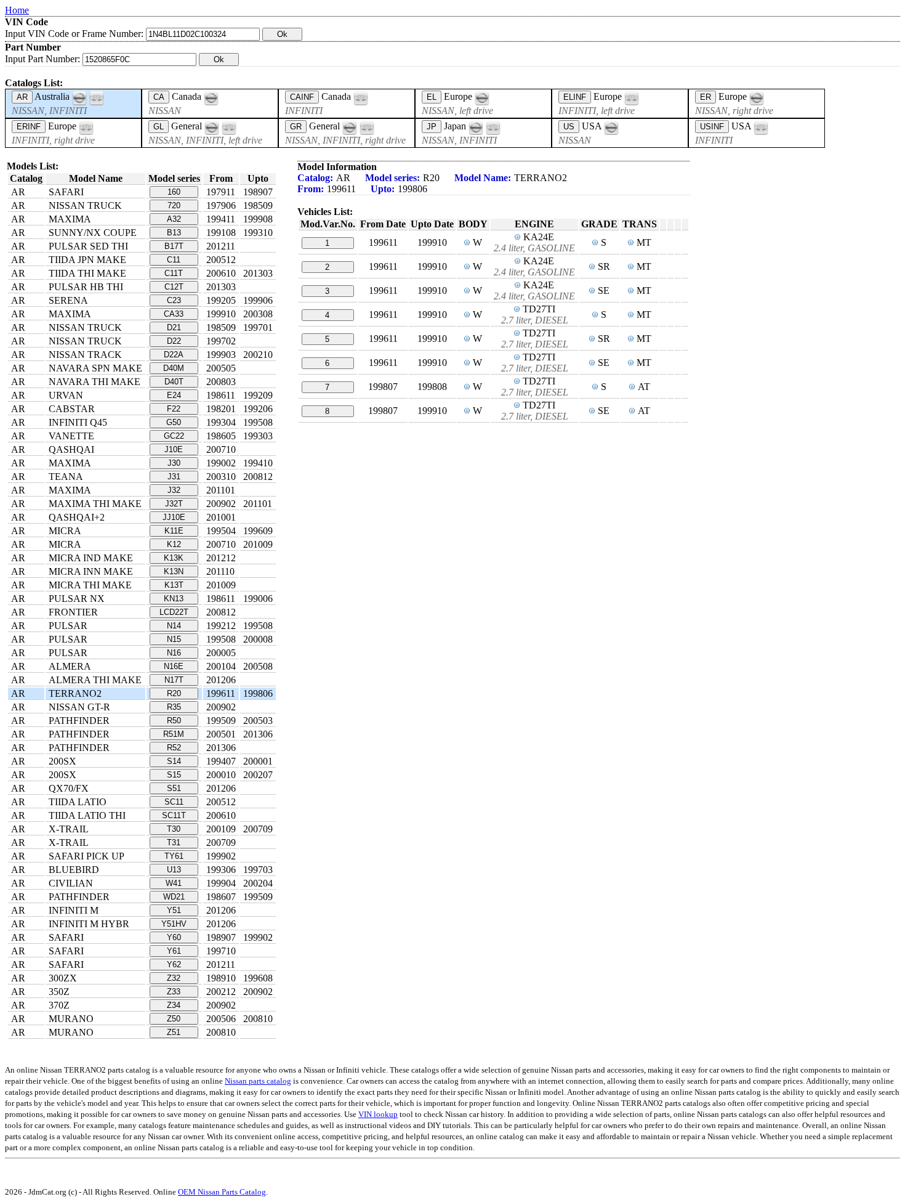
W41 (174, 883)
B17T (173, 246)
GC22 (174, 436)
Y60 (174, 937)
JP (431, 126)
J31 (173, 476)
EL (431, 97)
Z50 (173, 1018)
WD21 (174, 896)
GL (158, 126)
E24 (174, 395)
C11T (173, 273)
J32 (173, 490)
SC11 (173, 801)
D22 (174, 341)
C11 (173, 259)
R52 (174, 747)
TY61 (173, 856)
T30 (173, 829)
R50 (174, 720)
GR (296, 126)
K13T (173, 585)
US (568, 126)
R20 (174, 693)
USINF (712, 126)
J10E (173, 449)
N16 (174, 652)
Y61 (174, 951)
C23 (174, 300)
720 (173, 205)
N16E (173, 666)
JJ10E (174, 517)
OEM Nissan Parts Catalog (222, 1191)
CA (158, 97)
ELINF (574, 97)
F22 (173, 408)
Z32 (173, 978)
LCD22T (173, 612)
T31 (173, 842)
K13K (173, 557)
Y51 (174, 910)
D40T (173, 381)
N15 (174, 639)
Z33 (173, 991)
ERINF (29, 126)
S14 (174, 761)
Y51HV (174, 923)
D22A (173, 354)
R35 (174, 707)
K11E (173, 530)
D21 (174, 327)
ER (705, 97)
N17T (173, 679)
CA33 (173, 314)
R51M (173, 734)
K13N (173, 571)
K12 (174, 544)
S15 (174, 774)
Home (17, 10)
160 (173, 192)
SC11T (174, 815)
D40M (173, 368)
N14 (174, 625)
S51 (174, 788)
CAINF (302, 97)
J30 (173, 463)
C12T (173, 286)
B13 (174, 232)
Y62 (174, 964)
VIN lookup (378, 1114)
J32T (174, 503)
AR (22, 97)
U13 (174, 869)
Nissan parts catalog (258, 1081)
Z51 (173, 1032)
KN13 (173, 598)
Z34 (173, 1005)
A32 (174, 219)
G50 (173, 422)
